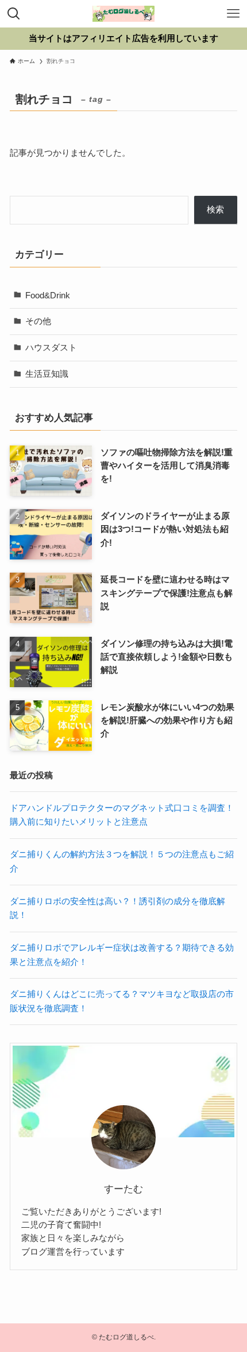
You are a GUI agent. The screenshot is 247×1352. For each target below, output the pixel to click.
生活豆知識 (46, 374)
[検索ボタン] (14, 13)
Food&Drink (47, 295)
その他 (38, 321)
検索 (215, 209)
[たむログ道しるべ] (123, 13)
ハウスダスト (51, 347)
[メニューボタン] (233, 13)
